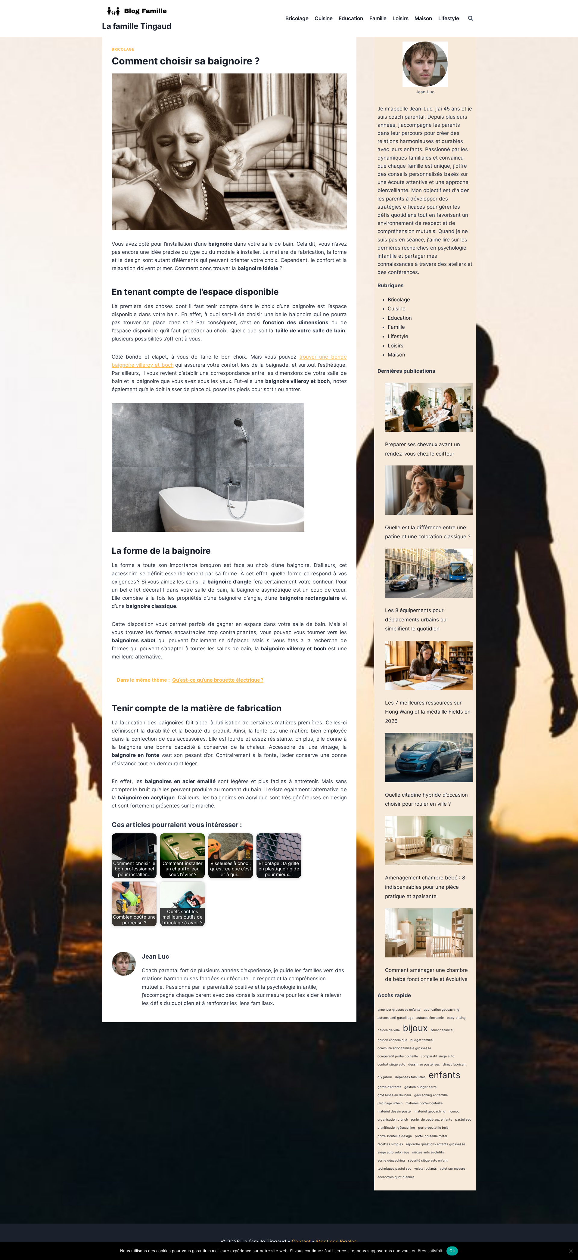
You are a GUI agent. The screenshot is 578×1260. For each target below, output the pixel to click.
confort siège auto (391, 1064)
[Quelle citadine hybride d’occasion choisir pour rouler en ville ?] (429, 757)
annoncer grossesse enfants (399, 1010)
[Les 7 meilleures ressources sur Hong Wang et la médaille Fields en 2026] (429, 665)
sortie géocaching (391, 1160)
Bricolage (297, 18)
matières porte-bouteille (424, 1103)
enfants (444, 1075)
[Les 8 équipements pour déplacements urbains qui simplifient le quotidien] (429, 573)
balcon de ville (389, 1030)
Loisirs (401, 18)
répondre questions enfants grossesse (435, 1144)
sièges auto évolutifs (428, 1152)
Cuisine (324, 18)
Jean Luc (155, 956)
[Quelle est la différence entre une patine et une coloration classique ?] (429, 490)
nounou (454, 1111)
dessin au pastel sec (424, 1064)
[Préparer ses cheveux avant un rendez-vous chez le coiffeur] (429, 407)
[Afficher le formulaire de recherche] (470, 18)
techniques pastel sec (394, 1169)
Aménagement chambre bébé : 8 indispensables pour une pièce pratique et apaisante (425, 887)
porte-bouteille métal (431, 1136)
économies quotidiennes (396, 1177)
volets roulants (425, 1169)
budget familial (422, 1040)
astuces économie (430, 1018)
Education (351, 18)
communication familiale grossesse (404, 1048)
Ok (452, 1250)
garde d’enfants (389, 1087)
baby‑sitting (456, 1018)
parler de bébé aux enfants (431, 1120)
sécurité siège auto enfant (428, 1160)
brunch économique (392, 1040)
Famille (378, 18)
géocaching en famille (431, 1095)
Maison (423, 18)
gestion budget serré (420, 1087)
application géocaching (441, 1010)
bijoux (415, 1028)
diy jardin (385, 1077)
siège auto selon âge (393, 1152)
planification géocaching (396, 1128)
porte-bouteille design (395, 1136)
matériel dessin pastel (395, 1111)
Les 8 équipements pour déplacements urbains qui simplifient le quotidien (416, 619)
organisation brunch (393, 1120)
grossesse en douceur (394, 1095)
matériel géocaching (430, 1111)
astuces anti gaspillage (395, 1018)
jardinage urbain (390, 1103)
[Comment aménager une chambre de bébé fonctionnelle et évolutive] (429, 932)
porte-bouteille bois (433, 1128)
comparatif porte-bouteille (398, 1056)
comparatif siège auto (437, 1056)
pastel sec (463, 1120)
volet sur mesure (452, 1169)
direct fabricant (455, 1064)
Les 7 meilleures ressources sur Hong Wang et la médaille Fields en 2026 (428, 712)
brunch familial (442, 1030)
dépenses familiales (410, 1077)
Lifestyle (448, 18)
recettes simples (390, 1144)
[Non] (570, 1251)
